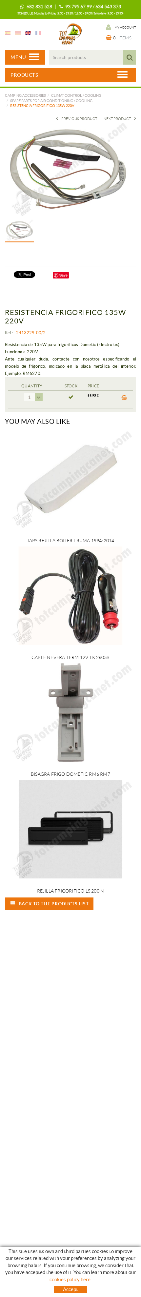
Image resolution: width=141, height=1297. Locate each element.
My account (125, 27)
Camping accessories (25, 95)
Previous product (79, 119)
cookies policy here (70, 1279)
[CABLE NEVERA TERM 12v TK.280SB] (70, 595)
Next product (117, 119)
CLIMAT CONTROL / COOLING (76, 95)
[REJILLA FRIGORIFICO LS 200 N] (70, 829)
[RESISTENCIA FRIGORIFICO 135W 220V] (68, 169)
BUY (124, 399)
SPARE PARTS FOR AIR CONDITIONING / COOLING (51, 101)
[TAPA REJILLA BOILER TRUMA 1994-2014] (70, 479)
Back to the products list (54, 903)
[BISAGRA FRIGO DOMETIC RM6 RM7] (70, 712)
